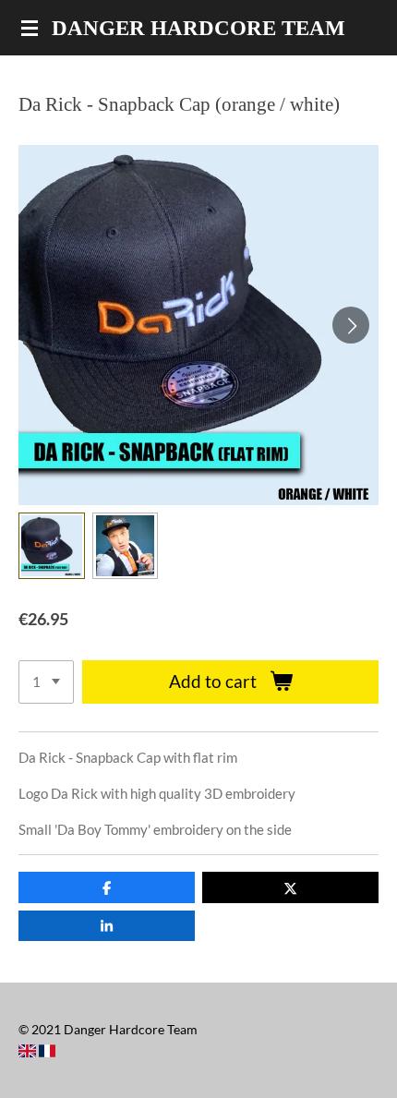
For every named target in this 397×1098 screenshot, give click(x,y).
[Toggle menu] (29, 27)
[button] (51, 546)
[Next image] (350, 325)
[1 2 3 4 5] (46, 682)
